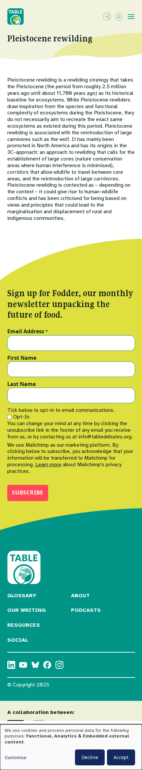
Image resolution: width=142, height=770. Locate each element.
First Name (21, 358)
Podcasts (86, 610)
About (80, 595)
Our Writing (26, 610)
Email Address (27, 331)
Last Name (21, 384)
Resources (23, 625)
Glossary (21, 595)
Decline (90, 757)
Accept (121, 757)
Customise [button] (15, 757)
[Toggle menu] (131, 16)
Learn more (48, 464)
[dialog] (71, 747)
